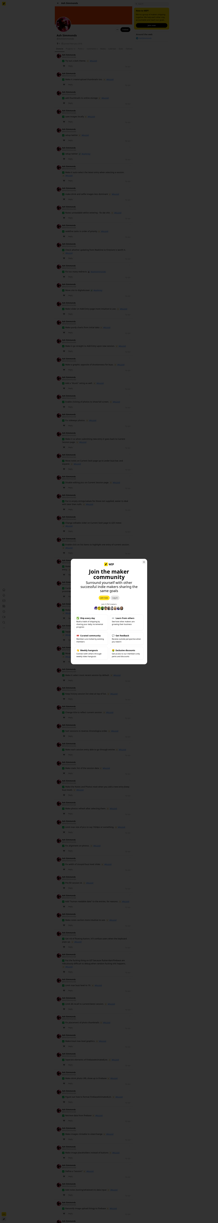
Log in (115, 598)
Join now (104, 598)
